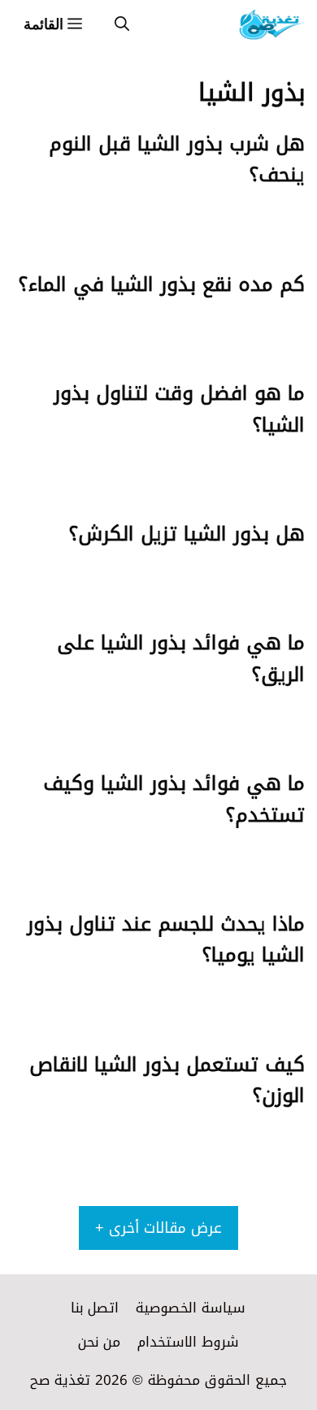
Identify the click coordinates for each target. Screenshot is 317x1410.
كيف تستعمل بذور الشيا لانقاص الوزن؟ (167, 1080)
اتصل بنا (95, 1308)
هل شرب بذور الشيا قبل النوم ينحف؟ (177, 159)
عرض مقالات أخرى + (158, 1228)
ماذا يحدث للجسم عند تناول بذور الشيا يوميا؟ (166, 939)
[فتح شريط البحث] (121, 24)
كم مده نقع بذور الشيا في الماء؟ (161, 284)
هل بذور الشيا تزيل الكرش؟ (186, 534)
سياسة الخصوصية (190, 1308)
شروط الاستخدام (188, 1342)
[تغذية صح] (270, 24)
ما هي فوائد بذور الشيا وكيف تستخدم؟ (174, 799)
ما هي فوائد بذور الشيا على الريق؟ (181, 658)
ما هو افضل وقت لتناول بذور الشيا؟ (179, 409)
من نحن (99, 1342)
